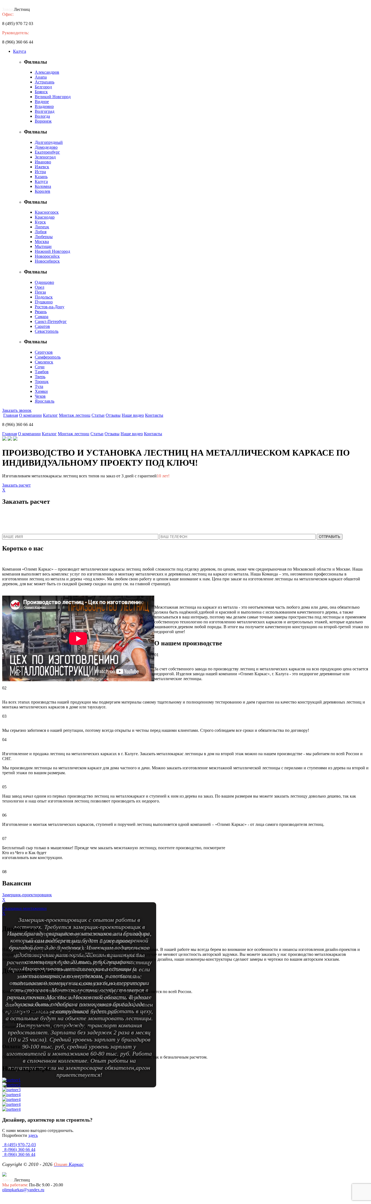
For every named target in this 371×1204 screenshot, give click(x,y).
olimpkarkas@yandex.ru (23, 1189)
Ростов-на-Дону (49, 306)
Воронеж (43, 121)
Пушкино (44, 302)
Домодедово (46, 147)
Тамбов (42, 371)
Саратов (42, 326)
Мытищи (43, 246)
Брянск (41, 91)
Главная (10, 415)
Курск (40, 222)
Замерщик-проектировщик (27, 894)
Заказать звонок (17, 410)
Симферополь (48, 357)
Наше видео (133, 415)
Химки (41, 391)
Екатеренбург (47, 152)
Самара (41, 316)
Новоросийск (47, 256)
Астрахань (44, 82)
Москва (42, 241)
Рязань (41, 311)
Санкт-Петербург (51, 321)
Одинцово (44, 282)
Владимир (44, 106)
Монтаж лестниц (74, 415)
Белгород (43, 87)
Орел (39, 287)
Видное (42, 101)
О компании (30, 415)
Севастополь (46, 331)
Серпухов (44, 352)
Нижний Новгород (52, 251)
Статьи (98, 415)
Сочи (40, 367)
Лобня (40, 231)
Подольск (44, 297)
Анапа (41, 77)
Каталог (50, 415)
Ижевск (42, 166)
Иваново (43, 162)
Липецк (42, 227)
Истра (40, 171)
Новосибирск (47, 261)
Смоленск (44, 362)
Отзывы (113, 415)
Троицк (42, 381)
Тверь (40, 376)
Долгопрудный (49, 142)
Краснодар (45, 217)
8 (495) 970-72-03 (19, 1144)
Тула (39, 386)
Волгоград (44, 111)
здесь (33, 1135)
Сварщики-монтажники (24, 908)
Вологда (42, 116)
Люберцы (44, 236)
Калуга (19, 51)
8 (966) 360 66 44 (18, 1149)
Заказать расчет (16, 485)
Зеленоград (45, 157)
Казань (41, 176)
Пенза (40, 292)
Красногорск (47, 212)
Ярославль (44, 401)
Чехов (40, 396)
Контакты (154, 415)
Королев (42, 191)
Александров (47, 72)
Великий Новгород (53, 96)
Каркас (69, 1164)
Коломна (43, 186)
